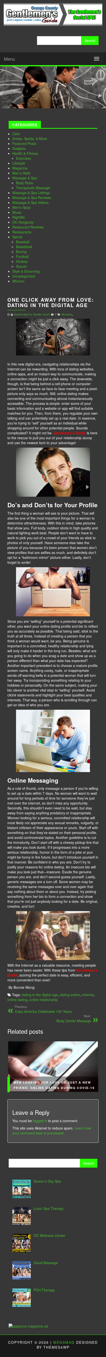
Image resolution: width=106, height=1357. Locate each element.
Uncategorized (23, 276)
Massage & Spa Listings (31, 192)
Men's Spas (21, 207)
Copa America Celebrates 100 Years (43, 1009)
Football (22, 256)
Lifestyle (18, 163)
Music (16, 212)
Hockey (22, 261)
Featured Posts (24, 143)
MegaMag (64, 1342)
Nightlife (18, 217)
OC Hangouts (23, 222)
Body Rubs (24, 182)
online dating (17, 999)
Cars (16, 133)
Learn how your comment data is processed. (51, 1130)
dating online (70, 994)
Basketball (24, 246)
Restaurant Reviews (28, 227)
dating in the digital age (40, 994)
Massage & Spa (24, 177)
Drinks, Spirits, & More (29, 138)
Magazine (20, 168)
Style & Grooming (26, 271)
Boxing (21, 251)
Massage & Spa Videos (30, 202)
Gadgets (19, 148)
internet (88, 994)
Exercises (23, 158)
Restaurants (21, 231)
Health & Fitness (25, 153)
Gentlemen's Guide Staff (32, 314)
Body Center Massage (73, 1018)
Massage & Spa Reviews (31, 197)
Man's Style (21, 172)
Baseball (22, 241)
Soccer (21, 266)
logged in (40, 1120)
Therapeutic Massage (33, 187)
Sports (17, 236)
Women (18, 281)
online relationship (43, 999)
